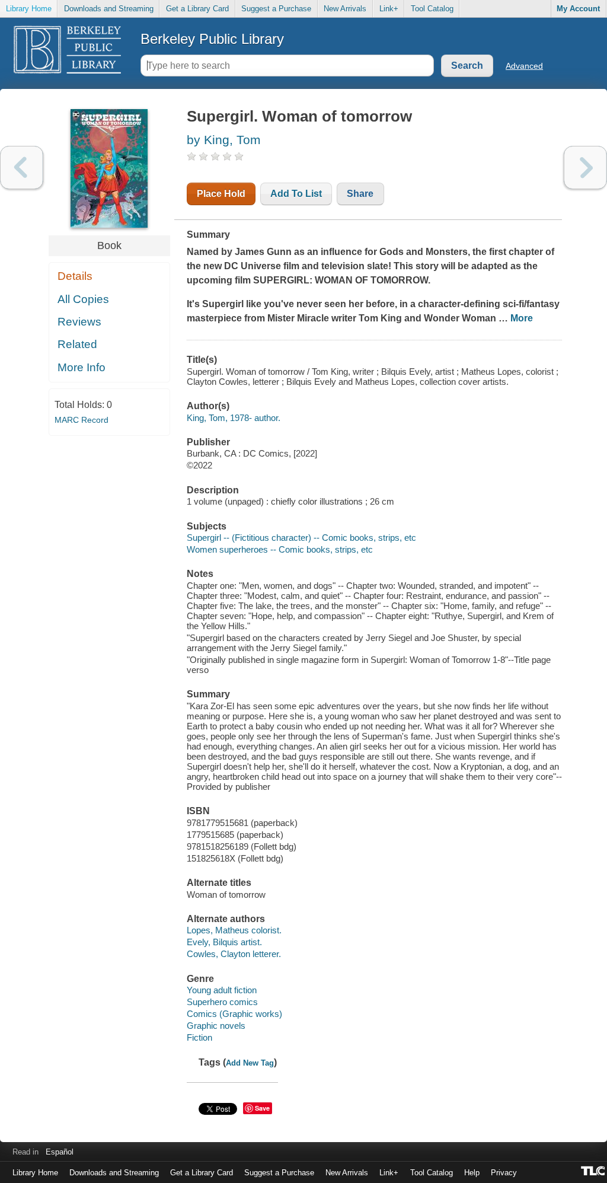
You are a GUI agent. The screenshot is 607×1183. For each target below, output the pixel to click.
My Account (578, 8)
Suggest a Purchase (276, 8)
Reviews (79, 321)
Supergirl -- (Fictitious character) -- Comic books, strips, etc (301, 537)
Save (262, 1108)
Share (360, 194)
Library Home (29, 8)
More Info (81, 367)
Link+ (388, 8)
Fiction (199, 1037)
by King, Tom (224, 139)
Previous (21, 167)
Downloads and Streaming (109, 8)
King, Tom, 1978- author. (233, 418)
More (521, 318)
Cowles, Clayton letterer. (234, 954)
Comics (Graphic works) (234, 1014)
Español (60, 1151)
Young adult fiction (222, 990)
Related (77, 344)
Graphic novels (216, 1026)
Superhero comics (222, 1002)
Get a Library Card (197, 8)
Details (74, 276)
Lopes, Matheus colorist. (234, 930)
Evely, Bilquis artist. (224, 942)
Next (585, 167)
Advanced (524, 66)
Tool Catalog (432, 8)
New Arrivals (345, 8)
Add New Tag (250, 1062)
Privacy (504, 1172)
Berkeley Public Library (212, 39)
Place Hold (221, 194)
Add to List (296, 194)
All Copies (83, 299)
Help (472, 1172)
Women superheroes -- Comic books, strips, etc (280, 549)
